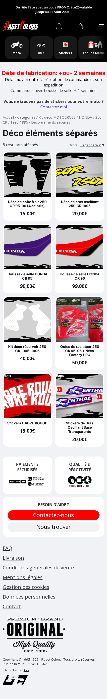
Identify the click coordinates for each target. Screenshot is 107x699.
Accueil (8, 117)
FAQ (7, 548)
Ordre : (73, 145)
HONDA (85, 117)
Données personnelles (29, 596)
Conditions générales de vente (38, 567)
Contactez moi (53, 107)
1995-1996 (19, 122)
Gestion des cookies (26, 587)
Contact (12, 606)
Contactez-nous (53, 515)
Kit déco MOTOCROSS (57, 117)
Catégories (26, 117)
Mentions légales (23, 577)
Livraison (13, 557)
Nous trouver (53, 527)
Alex (26, 670)
